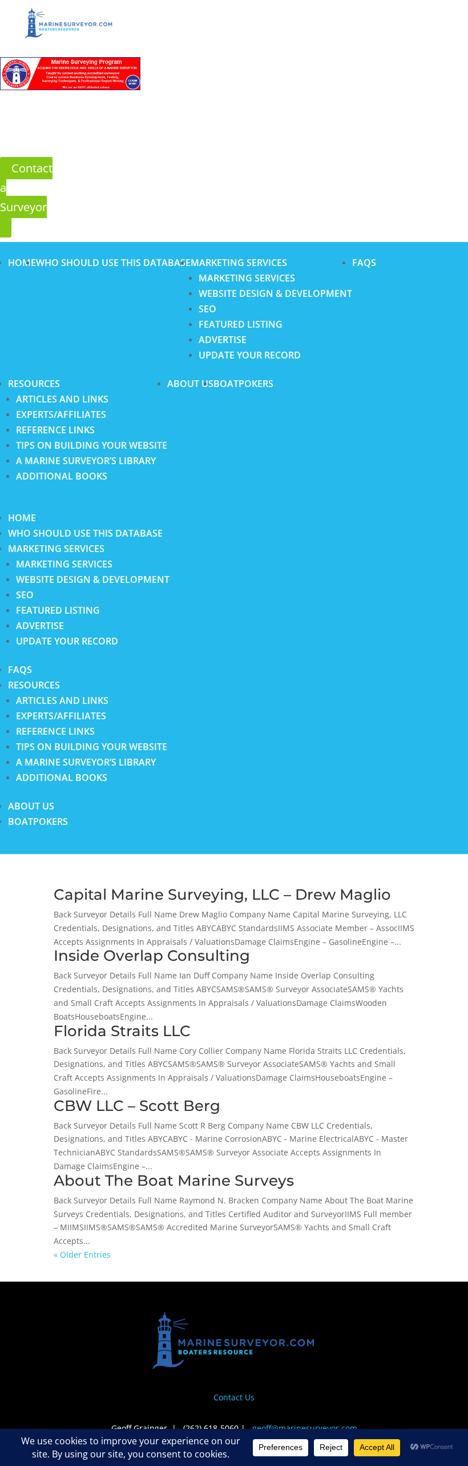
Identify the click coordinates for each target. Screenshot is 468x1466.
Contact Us (234, 1397)
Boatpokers (243, 383)
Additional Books (61, 476)
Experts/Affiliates (61, 414)
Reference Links (55, 430)
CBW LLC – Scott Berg (137, 1106)
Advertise (223, 339)
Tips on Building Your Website (91, 445)
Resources (34, 383)
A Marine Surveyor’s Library (86, 460)
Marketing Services (239, 262)
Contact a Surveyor (26, 187)
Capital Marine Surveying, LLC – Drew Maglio (222, 894)
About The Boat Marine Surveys (174, 1180)
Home (22, 262)
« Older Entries (82, 1254)
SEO (207, 309)
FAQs (364, 262)
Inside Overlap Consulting (152, 956)
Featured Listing (241, 324)
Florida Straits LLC (122, 1031)
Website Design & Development (275, 293)
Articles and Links (62, 399)
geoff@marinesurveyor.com (304, 1428)
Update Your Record (250, 355)
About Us (190, 383)
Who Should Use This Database (113, 262)
